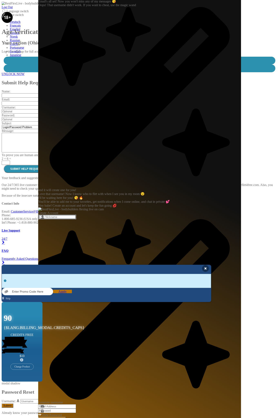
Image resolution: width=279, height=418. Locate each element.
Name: (6, 91)
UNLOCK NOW (13, 74)
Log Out (7, 7)
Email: (6, 99)
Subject (6, 123)
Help (7, 298)
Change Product (22, 366)
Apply (62, 291)
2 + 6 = (6, 158)
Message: (8, 131)
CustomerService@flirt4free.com (32, 211)
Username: (9, 107)
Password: (8, 115)
